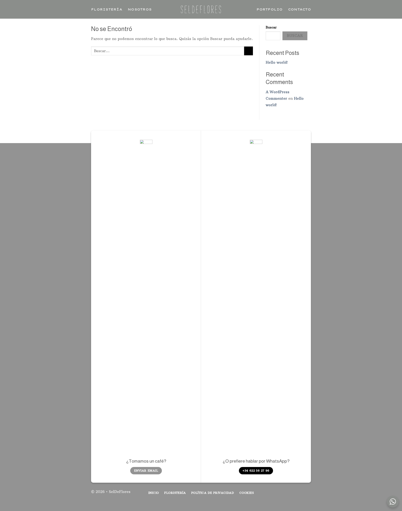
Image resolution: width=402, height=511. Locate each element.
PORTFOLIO (269, 9)
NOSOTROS (140, 9)
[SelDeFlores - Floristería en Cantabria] (201, 9)
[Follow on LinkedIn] (307, 494)
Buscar (271, 27)
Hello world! (277, 62)
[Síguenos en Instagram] (300, 494)
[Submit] (248, 51)
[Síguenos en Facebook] (293, 494)
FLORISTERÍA (106, 9)
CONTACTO (299, 9)
